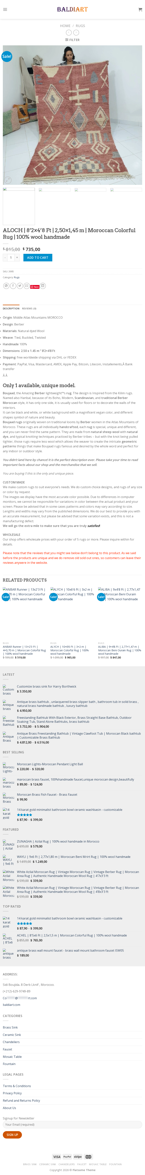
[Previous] (10, 115)
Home (65, 25)
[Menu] (5, 9)
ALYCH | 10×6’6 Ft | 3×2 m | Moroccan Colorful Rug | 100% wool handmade (69, 650)
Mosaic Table (12, 1057)
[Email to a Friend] (27, 286)
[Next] (134, 115)
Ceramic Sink (12, 1035)
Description (11, 308)
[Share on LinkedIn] (43, 286)
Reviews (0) (29, 308)
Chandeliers (11, 1042)
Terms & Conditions (17, 1086)
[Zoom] (8, 180)
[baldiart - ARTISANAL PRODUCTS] (72, 9)
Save (36, 286)
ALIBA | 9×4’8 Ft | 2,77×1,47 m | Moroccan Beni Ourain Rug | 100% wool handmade (119, 650)
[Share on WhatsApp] (6, 286)
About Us (9, 1108)
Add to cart (37, 258)
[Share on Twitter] (20, 286)
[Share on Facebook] (13, 286)
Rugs (80, 25)
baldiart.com (11, 1005)
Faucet (7, 1049)
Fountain (9, 1064)
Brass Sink (10, 1027)
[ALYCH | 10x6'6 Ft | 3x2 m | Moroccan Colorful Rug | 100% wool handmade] (72, 613)
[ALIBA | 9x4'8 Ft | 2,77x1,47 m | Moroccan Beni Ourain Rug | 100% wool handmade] (120, 613)
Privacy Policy (12, 1093)
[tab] (11, 308)
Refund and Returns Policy (21, 1100)
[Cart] (140, 9)
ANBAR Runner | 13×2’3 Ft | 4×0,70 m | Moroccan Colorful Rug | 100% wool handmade (24, 650)
